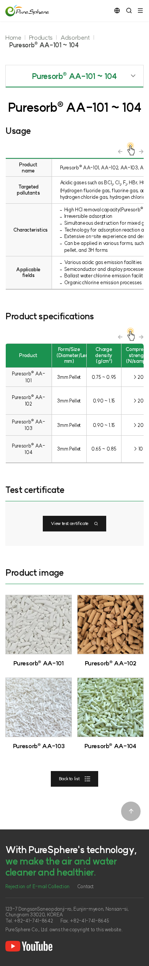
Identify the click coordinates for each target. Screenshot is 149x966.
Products (41, 37)
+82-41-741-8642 (33, 921)
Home (13, 37)
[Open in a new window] (28, 946)
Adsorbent (75, 37)
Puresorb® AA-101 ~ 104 (44, 45)
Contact (85, 886)
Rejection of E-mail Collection (37, 886)
